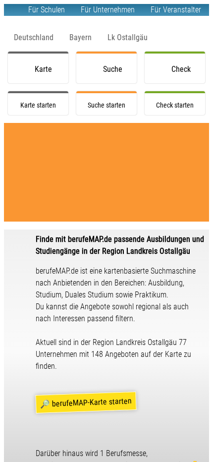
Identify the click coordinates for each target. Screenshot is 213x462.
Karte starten (46, 73)
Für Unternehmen (108, 9)
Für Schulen (46, 9)
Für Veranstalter (176, 9)
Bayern (80, 37)
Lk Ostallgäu (127, 37)
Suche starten (114, 73)
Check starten (182, 73)
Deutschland (33, 37)
